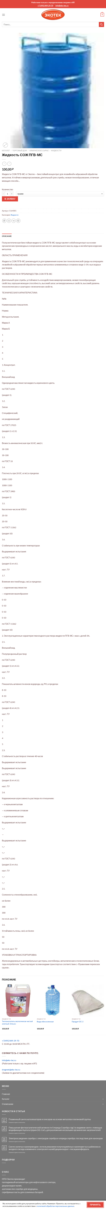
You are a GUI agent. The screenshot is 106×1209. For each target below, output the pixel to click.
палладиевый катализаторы (15, 1182)
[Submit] (101, 24)
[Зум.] (5, 145)
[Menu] (3, 15)
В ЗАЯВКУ (10, 199)
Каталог (6, 151)
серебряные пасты (11, 1192)
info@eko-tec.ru (62, 5)
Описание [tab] (7, 236)
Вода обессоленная (45, 1021)
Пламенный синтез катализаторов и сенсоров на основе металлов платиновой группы (50, 1119)
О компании (7, 1104)
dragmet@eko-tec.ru (11, 1069)
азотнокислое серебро (12, 1189)
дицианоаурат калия (11, 1185)
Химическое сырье (39, 151)
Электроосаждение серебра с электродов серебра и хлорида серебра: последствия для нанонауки (56, 1138)
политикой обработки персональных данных (55, 1206)
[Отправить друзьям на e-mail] (9, 221)
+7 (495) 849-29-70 (45, 5)
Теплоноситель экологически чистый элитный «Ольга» (17, 1022)
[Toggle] (103, 1099)
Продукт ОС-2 (77, 1021)
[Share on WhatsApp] (4, 221)
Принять (95, 1205)
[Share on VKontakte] (14, 221)
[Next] (104, 1009)
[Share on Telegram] (18, 221)
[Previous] (2, 1009)
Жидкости (56, 151)
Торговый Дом (19, 151)
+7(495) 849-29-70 (10, 1040)
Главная (6, 1094)
